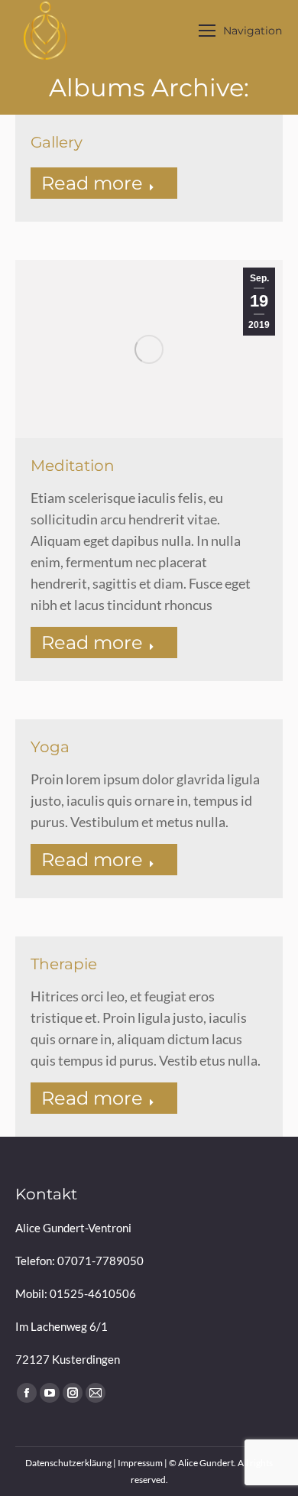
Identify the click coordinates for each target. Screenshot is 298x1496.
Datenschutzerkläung (68, 1462)
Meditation (73, 465)
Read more (92, 183)
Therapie (64, 964)
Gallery (57, 142)
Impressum (140, 1462)
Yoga (50, 747)
